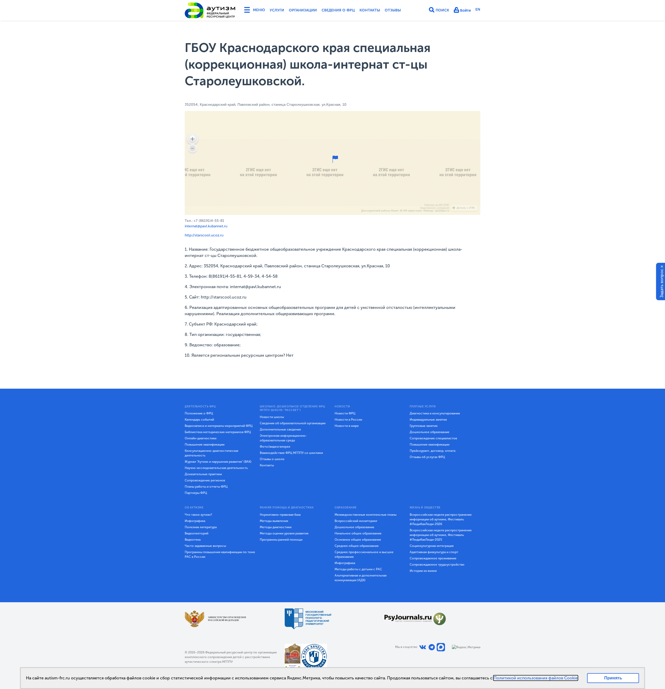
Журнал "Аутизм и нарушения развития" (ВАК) (218, 461)
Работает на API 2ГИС (436, 205)
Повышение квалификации (204, 444)
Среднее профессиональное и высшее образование (364, 554)
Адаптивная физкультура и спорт (434, 552)
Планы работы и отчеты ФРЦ (206, 486)
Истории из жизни (423, 571)
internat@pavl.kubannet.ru (206, 226)
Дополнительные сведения (280, 429)
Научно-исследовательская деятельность (216, 468)
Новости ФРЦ (345, 413)
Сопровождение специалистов (433, 438)
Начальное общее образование (358, 533)
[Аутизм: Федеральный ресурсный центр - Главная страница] (210, 10)
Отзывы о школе (272, 459)
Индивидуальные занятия (428, 419)
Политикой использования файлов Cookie (536, 677)
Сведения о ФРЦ (338, 10)
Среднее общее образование (357, 546)
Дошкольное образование (429, 432)
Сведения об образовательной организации (292, 423)
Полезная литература (201, 527)
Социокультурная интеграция (432, 546)
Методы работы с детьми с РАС (358, 569)
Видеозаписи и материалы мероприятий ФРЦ (218, 426)
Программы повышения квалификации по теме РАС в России (220, 554)
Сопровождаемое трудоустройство (437, 564)
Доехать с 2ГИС (466, 208)
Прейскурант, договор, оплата (432, 451)
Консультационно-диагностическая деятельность (211, 453)
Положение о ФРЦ (199, 413)
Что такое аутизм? (198, 514)
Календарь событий (199, 419)
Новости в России (348, 419)
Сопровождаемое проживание (433, 558)
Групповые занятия (423, 426)
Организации (303, 10)
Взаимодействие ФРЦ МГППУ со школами (291, 453)
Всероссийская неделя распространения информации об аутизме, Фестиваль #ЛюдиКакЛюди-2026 (440, 519)
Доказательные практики (203, 474)
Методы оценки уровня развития (284, 533)
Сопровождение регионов (205, 480)
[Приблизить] (192, 139)
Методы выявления (274, 521)
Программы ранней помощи (281, 539)
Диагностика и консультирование (435, 413)
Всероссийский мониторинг (356, 521)
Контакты (370, 10)
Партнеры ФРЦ (196, 493)
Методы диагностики (275, 527)
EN (477, 9)
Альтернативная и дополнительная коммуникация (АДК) (361, 578)
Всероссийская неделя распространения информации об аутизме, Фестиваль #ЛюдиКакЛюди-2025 (440, 534)
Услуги (277, 10)
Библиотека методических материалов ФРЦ (218, 432)
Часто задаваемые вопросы (205, 546)
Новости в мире (347, 426)
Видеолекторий (196, 533)
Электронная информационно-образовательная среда (283, 438)
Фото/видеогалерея (275, 446)
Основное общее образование (358, 539)
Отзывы (393, 10)
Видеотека (193, 539)
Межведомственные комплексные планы (365, 514)
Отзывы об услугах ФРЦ (427, 457)
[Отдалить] (192, 148)
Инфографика (195, 521)
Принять (613, 678)
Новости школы (272, 417)
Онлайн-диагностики (200, 438)
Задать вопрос (661, 283)
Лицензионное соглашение (434, 208)
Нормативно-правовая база (280, 514)
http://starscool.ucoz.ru (204, 235)
